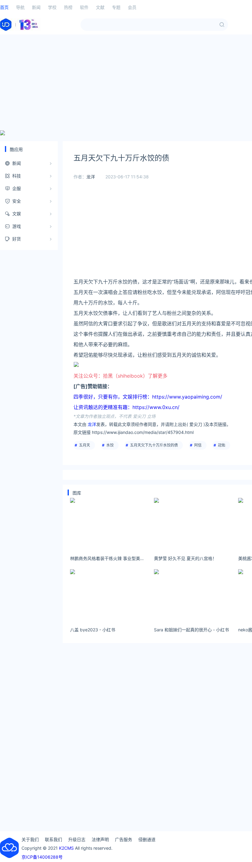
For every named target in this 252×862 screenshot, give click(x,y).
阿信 (198, 445)
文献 (100, 7)
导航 (20, 7)
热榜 (68, 7)
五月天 (84, 445)
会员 (132, 7)
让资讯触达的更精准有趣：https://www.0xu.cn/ (126, 407)
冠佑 (221, 445)
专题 (116, 7)
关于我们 (30, 839)
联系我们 (53, 839)
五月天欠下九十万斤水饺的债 (154, 445)
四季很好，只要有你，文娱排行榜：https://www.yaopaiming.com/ (147, 397)
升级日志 (76, 839)
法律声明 (100, 839)
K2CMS (66, 848)
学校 (52, 7)
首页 (4, 7)
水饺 (110, 445)
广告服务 (123, 839)
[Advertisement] (126, 82)
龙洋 (90, 176)
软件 (84, 7)
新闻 (36, 7)
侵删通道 (147, 839)
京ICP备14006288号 (42, 857)
